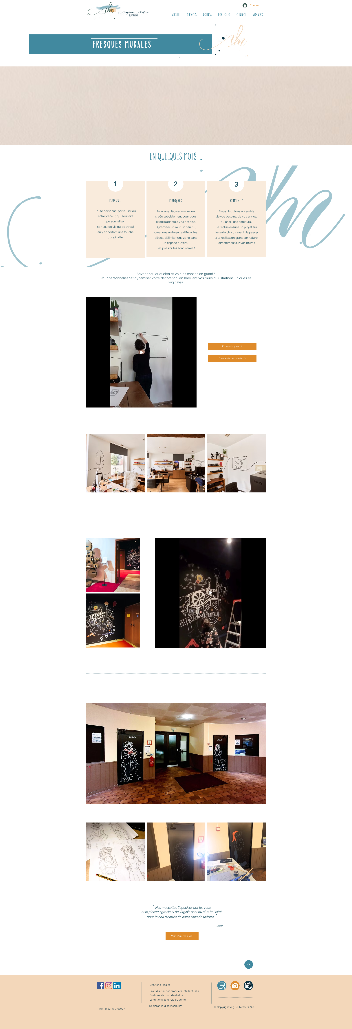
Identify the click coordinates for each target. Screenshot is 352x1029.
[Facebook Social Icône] (100, 985)
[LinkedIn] (117, 985)
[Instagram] (108, 985)
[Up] (248, 964)
